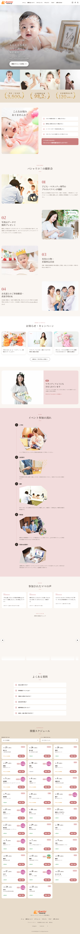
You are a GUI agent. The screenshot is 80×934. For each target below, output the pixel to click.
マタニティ (46, 2)
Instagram (34, 926)
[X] (77, 2)
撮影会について (31, 2)
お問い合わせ (59, 2)
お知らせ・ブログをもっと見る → (40, 359)
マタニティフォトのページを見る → (53, 394)
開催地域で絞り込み (6, 737)
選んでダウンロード (26, 567)
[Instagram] (72, 2)
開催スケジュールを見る (19, 64)
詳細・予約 (21, 756)
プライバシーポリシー (32, 922)
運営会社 (50, 922)
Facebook (42, 926)
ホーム (24, 2)
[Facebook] (75, 2)
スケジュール (39, 2)
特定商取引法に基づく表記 (42, 922)
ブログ (52, 2)
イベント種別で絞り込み (45, 737)
